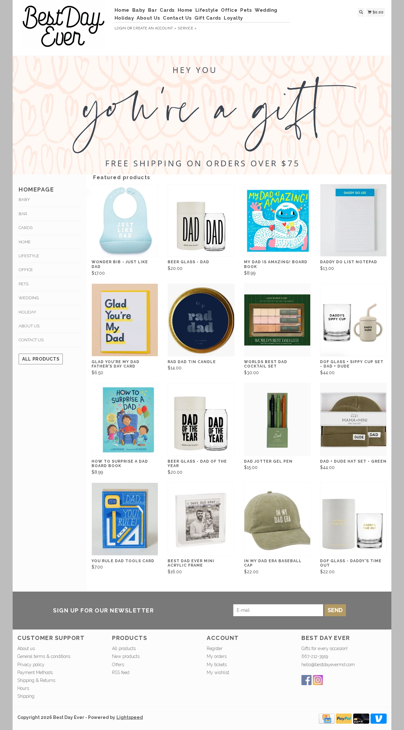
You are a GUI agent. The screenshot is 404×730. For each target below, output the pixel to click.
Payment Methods (35, 672)
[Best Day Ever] (63, 27)
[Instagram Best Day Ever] (318, 680)
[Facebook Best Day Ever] (306, 680)
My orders (217, 656)
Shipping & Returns (36, 680)
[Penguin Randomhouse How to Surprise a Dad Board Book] (125, 419)
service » (187, 28)
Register (215, 648)
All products (40, 359)
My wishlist (218, 672)
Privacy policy (31, 664)
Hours (23, 688)
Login (120, 28)
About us (26, 648)
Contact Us (177, 18)
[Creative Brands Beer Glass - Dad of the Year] (201, 419)
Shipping (25, 696)
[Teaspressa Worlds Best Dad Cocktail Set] (277, 320)
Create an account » (154, 28)
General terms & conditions (43, 656)
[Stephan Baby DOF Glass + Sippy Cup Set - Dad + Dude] (353, 320)
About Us (148, 18)
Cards (167, 10)
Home (122, 10)
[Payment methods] (327, 718)
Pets (246, 10)
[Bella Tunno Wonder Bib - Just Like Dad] (125, 220)
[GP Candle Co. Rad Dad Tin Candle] (201, 320)
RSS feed (120, 672)
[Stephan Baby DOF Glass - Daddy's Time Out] (353, 519)
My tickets (217, 664)
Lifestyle (206, 10)
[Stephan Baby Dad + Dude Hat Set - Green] (353, 419)
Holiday (124, 18)
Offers (118, 664)
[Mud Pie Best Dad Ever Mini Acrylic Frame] (201, 519)
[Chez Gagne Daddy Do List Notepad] (353, 220)
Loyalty (233, 18)
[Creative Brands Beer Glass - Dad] (201, 220)
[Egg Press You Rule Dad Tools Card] (125, 519)
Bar (152, 10)
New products (126, 656)
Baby (138, 10)
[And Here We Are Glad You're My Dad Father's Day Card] (125, 320)
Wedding (266, 10)
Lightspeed (129, 717)
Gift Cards (207, 18)
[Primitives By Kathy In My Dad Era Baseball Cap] (277, 519)
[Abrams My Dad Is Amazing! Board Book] (277, 220)
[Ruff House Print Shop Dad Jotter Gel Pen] (277, 419)
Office (229, 10)
